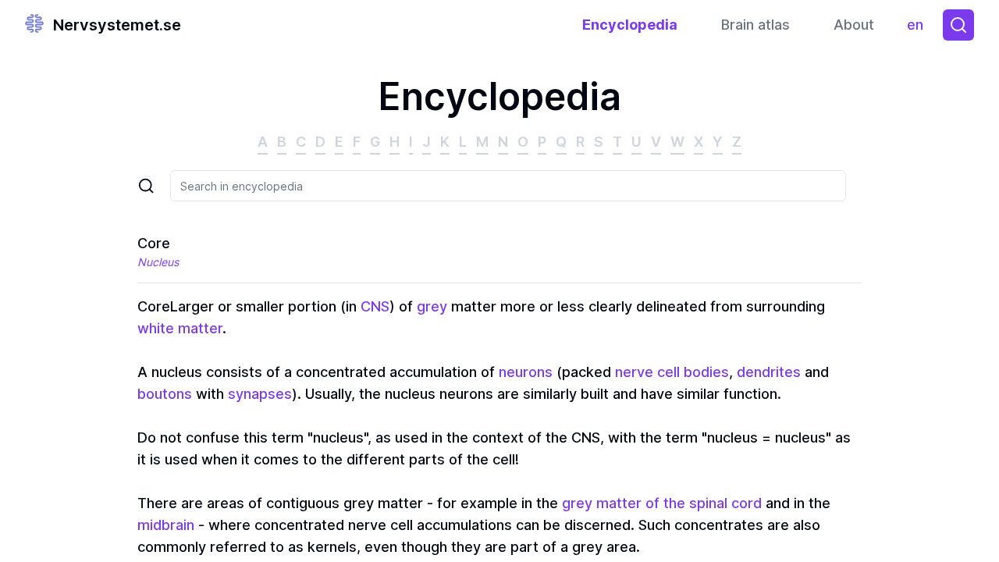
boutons (164, 394)
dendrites (769, 372)
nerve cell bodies (672, 372)
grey (432, 306)
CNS (375, 306)
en (918, 28)
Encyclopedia (629, 24)
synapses (260, 394)
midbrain (165, 525)
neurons (526, 372)
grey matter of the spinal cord (662, 503)
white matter (179, 328)
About (854, 24)
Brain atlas (755, 24)
